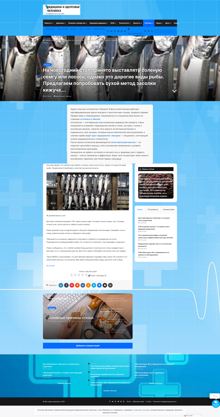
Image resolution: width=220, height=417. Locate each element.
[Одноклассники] (88, 285)
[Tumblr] (66, 285)
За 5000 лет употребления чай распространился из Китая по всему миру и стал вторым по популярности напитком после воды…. (71, 319)
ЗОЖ (112, 23)
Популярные (153, 209)
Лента (81, 29)
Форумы (74, 29)
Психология (124, 23)
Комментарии (169, 209)
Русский (189, 415)
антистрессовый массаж (123, 142)
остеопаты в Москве (90, 119)
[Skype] (94, 285)
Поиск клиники (62, 29)
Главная (47, 40)
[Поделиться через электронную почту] (105, 285)
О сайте (88, 29)
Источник (51, 265)
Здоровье (60, 23)
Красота (136, 23)
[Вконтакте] (83, 285)
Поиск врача (50, 29)
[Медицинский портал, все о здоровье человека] (61, 10)
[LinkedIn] (61, 285)
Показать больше (64, 383)
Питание (148, 23)
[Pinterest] (72, 285)
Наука (158, 23)
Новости (48, 23)
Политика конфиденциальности (164, 401)
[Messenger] (99, 285)
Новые (140, 209)
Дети (167, 23)
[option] (88, 316)
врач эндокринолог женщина (106, 135)
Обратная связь (99, 29)
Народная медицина (98, 23)
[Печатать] (110, 285)
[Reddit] (77, 285)
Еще (175, 23)
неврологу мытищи (141, 410)
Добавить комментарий (87, 345)
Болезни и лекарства (76, 23)
